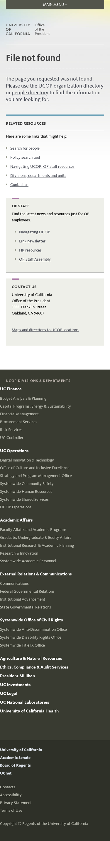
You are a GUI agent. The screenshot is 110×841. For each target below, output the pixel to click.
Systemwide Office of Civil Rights (31, 620)
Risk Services (11, 429)
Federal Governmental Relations (27, 591)
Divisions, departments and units (38, 175)
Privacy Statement (16, 802)
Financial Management (19, 413)
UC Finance (11, 389)
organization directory (79, 86)
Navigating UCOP (34, 232)
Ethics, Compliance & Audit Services (34, 667)
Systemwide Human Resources (26, 491)
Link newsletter (32, 241)
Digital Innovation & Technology (27, 460)
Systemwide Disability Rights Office (30, 637)
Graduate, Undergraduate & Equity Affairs (35, 537)
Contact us (19, 184)
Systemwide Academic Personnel (28, 560)
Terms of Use (11, 810)
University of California (21, 749)
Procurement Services (18, 421)
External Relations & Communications (36, 574)
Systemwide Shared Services (24, 499)
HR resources (30, 250)
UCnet (5, 773)
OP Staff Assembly (35, 259)
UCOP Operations (15, 507)
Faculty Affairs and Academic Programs (33, 529)
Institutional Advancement (22, 599)
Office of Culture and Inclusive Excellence (35, 467)
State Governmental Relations (25, 607)
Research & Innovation (19, 553)
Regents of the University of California (55, 823)
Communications (14, 583)
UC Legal (8, 693)
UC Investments (15, 684)
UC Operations (14, 450)
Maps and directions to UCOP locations (45, 329)
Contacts (7, 786)
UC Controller (11, 437)
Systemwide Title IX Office (22, 645)
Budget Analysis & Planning (23, 398)
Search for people (25, 148)
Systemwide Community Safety (27, 483)
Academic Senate (15, 757)
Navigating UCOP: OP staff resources (42, 166)
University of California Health (29, 711)
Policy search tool (25, 157)
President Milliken (17, 675)
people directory (30, 92)
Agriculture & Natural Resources (31, 658)
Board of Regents (15, 765)
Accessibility (11, 794)
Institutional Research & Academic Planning (37, 545)
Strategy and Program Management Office (36, 475)
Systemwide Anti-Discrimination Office (33, 629)
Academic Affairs (16, 520)
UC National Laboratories (24, 702)
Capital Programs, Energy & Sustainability (35, 406)
